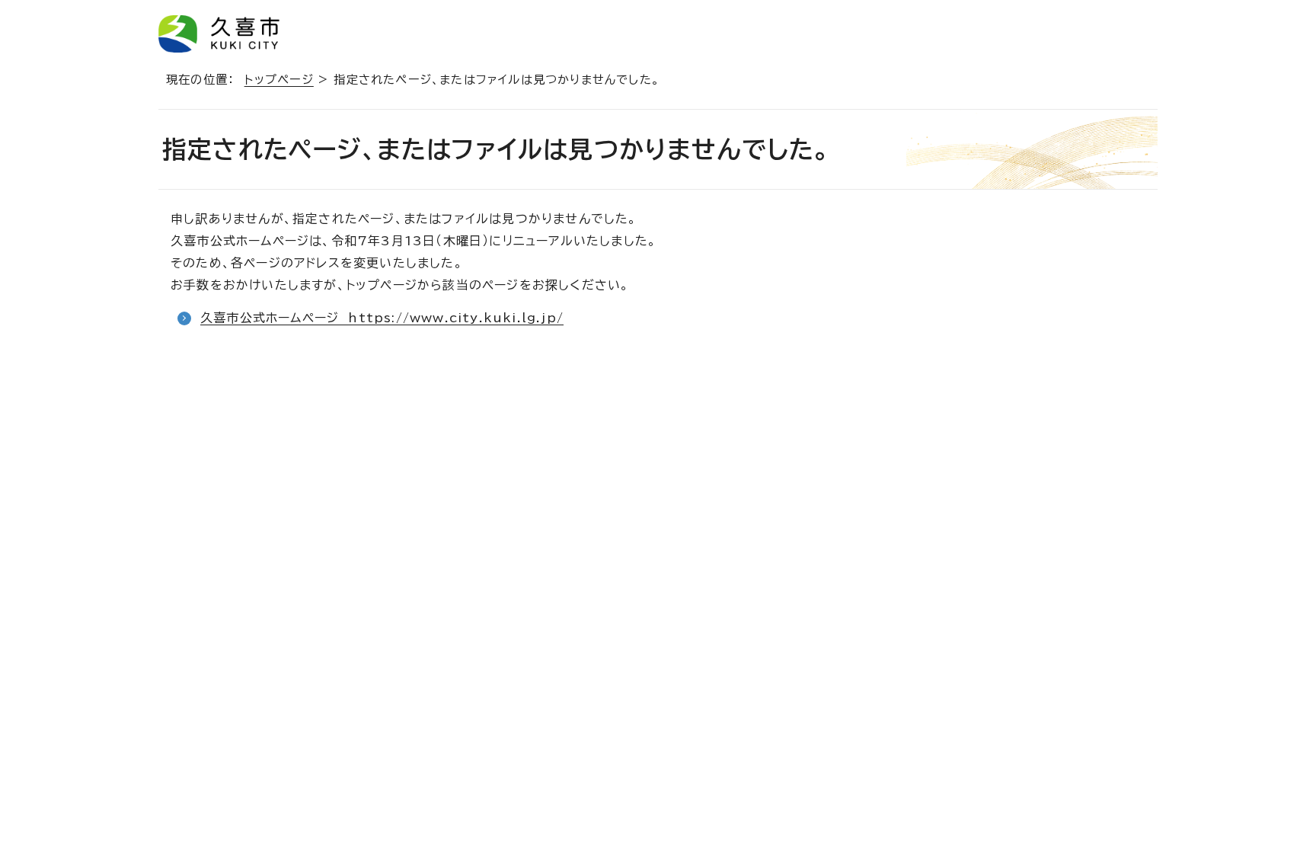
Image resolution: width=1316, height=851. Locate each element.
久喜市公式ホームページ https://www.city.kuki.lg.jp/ (382, 318)
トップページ (279, 79)
